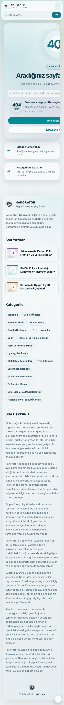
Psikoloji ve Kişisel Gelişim (33, 337)
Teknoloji (13, 314)
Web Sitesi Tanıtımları (20, 361)
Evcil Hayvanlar (41, 330)
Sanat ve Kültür (16, 322)
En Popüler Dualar (18, 384)
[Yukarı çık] (58, 699)
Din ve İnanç (37, 322)
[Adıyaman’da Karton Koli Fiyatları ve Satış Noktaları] (12, 253)
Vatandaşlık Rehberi (19, 368)
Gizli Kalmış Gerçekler (20, 376)
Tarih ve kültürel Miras (20, 345)
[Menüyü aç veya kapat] (58, 6)
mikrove (40, 694)
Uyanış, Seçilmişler (18, 353)
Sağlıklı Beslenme (17, 330)
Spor (10, 337)
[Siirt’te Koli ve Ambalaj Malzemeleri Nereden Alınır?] (12, 270)
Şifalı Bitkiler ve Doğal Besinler (24, 391)
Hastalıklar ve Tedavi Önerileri (24, 399)
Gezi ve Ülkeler (31, 314)
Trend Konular (45, 361)
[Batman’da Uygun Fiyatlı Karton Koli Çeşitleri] (12, 287)
